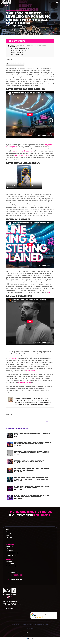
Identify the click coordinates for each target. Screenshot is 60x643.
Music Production (12, 553)
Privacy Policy (30, 628)
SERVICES (9, 538)
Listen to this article (16, 64)
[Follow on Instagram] (27, 632)
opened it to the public (22, 155)
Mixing (8, 549)
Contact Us (16, 579)
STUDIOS (8, 536)
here (49, 292)
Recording (10, 546)
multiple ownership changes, (23, 151)
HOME (8, 529)
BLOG (7, 540)
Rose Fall (11, 26)
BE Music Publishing (19, 296)
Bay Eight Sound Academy (23, 163)
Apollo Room (10, 564)
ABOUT (8, 531)
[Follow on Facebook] (30, 632)
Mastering (9, 551)
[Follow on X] (33, 632)
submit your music (24, 383)
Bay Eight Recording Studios (25, 89)
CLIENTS (8, 533)
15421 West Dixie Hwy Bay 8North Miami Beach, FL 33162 (12, 603)
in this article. (30, 371)
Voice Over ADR (11, 555)
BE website (12, 358)
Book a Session (30, 521)
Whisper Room (11, 566)
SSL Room (9, 562)
